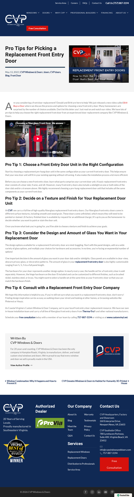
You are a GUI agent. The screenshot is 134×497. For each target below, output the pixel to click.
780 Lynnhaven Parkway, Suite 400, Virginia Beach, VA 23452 (114, 437)
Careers (74, 3)
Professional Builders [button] (83, 13)
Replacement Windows (79, 451)
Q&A (70, 435)
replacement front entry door (89, 261)
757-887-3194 (84, 317)
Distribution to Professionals (81, 463)
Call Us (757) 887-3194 (117, 3)
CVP (10, 210)
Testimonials (90, 420)
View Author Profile (19, 365)
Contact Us (97, 3)
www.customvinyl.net (117, 317)
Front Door (15, 75)
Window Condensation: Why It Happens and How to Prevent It (31, 382)
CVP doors (55, 72)
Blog (7, 75)
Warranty (89, 414)
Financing (107, 13)
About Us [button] (121, 13)
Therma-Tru (88, 311)
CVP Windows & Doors (31, 72)
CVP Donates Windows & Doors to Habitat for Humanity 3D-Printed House (94, 382)
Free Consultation (37, 28)
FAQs (85, 3)
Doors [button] (46, 13)
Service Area (60, 3)
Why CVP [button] (60, 13)
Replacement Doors (77, 457)
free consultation (27, 317)
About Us (72, 414)
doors (46, 72)
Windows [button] (31, 13)
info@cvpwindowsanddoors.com (115, 449)
